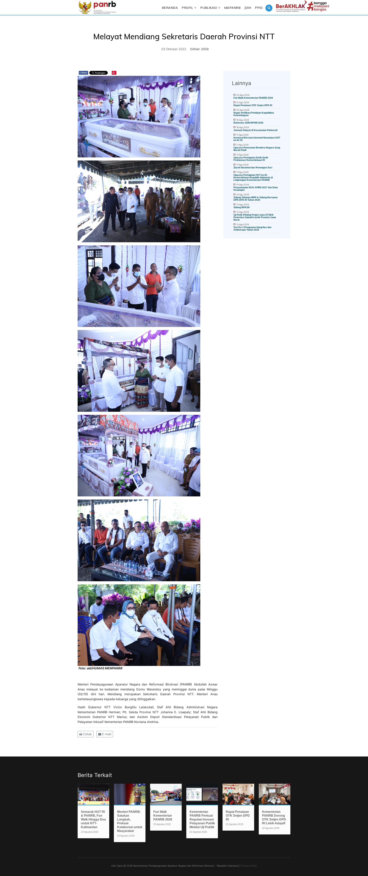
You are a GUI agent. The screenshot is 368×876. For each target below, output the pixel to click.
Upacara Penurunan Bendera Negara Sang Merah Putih (256, 148)
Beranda (170, 8)
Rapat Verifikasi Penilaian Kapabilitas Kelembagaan (253, 114)
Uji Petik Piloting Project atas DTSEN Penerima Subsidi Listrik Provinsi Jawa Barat (254, 217)
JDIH (247, 8)
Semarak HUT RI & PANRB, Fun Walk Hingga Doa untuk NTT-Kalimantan (93, 819)
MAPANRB (232, 8)
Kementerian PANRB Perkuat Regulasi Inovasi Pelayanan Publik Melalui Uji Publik (202, 819)
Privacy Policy (249, 865)
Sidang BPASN (241, 207)
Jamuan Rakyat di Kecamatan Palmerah (255, 130)
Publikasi (208, 8)
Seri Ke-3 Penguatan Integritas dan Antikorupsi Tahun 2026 (252, 228)
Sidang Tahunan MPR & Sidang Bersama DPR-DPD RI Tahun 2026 (255, 198)
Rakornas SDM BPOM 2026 (248, 122)
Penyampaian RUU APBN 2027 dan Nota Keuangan (255, 188)
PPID (259, 8)
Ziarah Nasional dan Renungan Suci (252, 167)
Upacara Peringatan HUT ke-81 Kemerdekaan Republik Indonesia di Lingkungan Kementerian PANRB (253, 177)
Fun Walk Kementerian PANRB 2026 (253, 98)
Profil (187, 8)
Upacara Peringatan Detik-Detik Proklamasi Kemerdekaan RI (250, 158)
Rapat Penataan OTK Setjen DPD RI (252, 105)
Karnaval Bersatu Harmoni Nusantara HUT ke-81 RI (256, 139)
